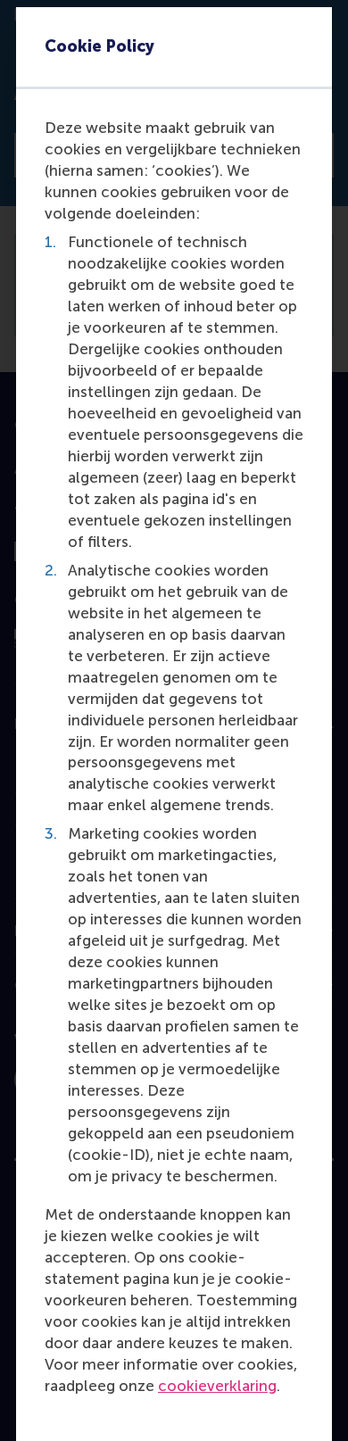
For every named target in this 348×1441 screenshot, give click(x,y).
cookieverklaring (217, 1386)
